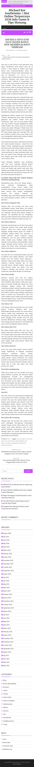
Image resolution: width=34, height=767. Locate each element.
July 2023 (6, 655)
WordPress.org (7, 749)
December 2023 (8, 638)
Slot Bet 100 (7, 717)
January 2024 (7, 635)
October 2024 (7, 604)
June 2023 (6, 659)
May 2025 (6, 584)
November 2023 (8, 642)
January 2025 (7, 598)
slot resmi (9, 445)
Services (6, 711)
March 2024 (7, 628)
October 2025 (7, 567)
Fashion (5, 694)
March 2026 (7, 550)
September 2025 (8, 570)
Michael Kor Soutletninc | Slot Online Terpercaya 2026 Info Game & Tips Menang (17, 16)
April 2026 (6, 547)
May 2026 (6, 543)
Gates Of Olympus (9, 700)
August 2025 (7, 574)
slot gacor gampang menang (14, 443)
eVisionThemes (17, 764)
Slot (9, 439)
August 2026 (7, 533)
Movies (5, 707)
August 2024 (7, 611)
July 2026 (6, 537)
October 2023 (7, 645)
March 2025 (7, 591)
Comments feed (8, 746)
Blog (4, 680)
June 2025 (6, 581)
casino (5, 690)
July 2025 (6, 577)
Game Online (7, 697)
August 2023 (7, 652)
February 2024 (7, 632)
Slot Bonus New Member (16, 441)
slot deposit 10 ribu (25, 75)
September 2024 (8, 608)
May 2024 (6, 621)
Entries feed (6, 742)
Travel (5, 724)
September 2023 (8, 648)
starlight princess (8, 721)
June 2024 (6, 618)
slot (6, 441)
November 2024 (8, 601)
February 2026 (7, 553)
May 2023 (6, 662)
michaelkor (24, 50)
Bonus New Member (9, 684)
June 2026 (6, 540)
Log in (4, 739)
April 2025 (6, 587)
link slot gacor (21, 439)
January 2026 (7, 557)
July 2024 (6, 615)
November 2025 (8, 564)
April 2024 (6, 625)
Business (6, 687)
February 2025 (7, 594)
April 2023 (6, 665)
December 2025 (8, 560)
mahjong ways (7, 704)
